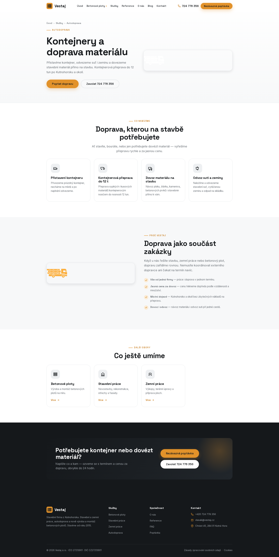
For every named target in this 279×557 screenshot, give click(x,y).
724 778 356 (190, 6)
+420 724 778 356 (205, 514)
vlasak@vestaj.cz (204, 520)
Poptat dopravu (62, 84)
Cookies (228, 550)
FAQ (152, 526)
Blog (150, 6)
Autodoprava (115, 532)
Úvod (80, 6)
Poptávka (155, 532)
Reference (128, 6)
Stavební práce (116, 520)
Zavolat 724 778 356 (100, 84)
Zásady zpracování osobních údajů (202, 550)
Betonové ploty (96, 6)
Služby (114, 6)
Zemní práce (115, 526)
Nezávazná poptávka (216, 6)
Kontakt (161, 6)
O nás (141, 6)
